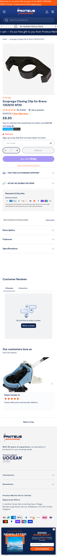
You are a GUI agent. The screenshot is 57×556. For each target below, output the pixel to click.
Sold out (38, 150)
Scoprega (7, 97)
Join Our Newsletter (42, 549)
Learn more (36, 4)
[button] (53, 12)
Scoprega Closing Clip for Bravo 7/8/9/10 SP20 (27, 39)
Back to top (28, 422)
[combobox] (28, 20)
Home (5, 39)
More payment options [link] (28, 165)
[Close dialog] (54, 529)
